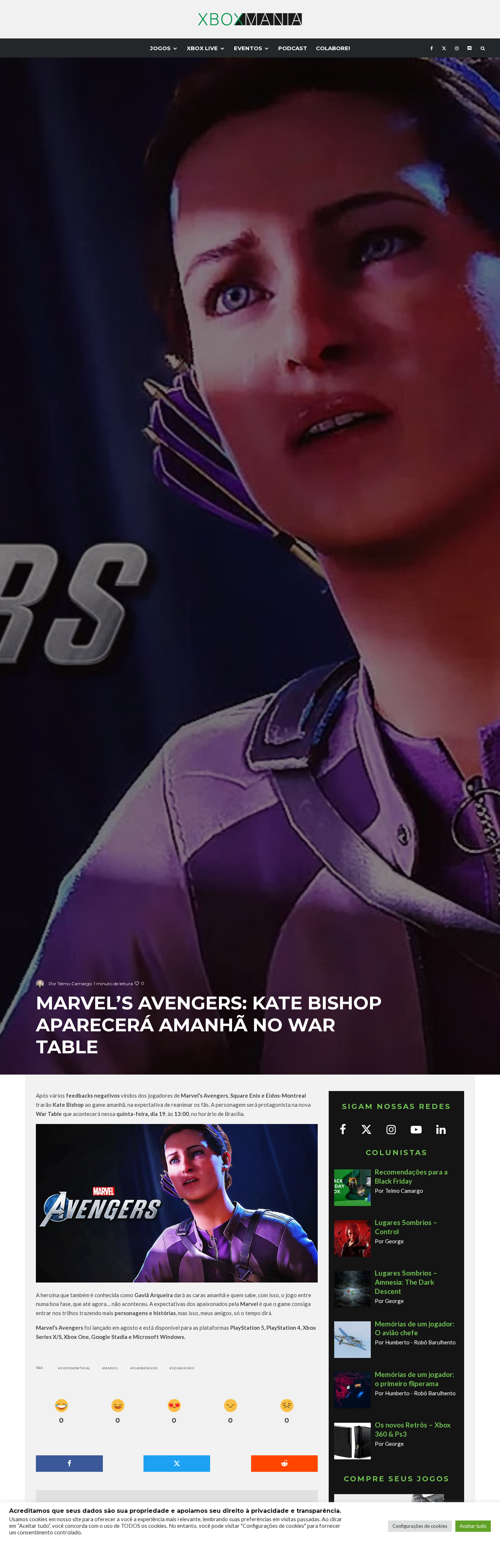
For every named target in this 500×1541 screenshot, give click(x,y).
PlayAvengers (145, 1368)
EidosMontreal (75, 1368)
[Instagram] (457, 47)
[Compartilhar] (69, 1463)
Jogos (160, 48)
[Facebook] (431, 47)
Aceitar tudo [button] (473, 1526)
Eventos (248, 48)
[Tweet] (176, 1463)
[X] (444, 47)
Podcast (292, 48)
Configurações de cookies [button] (419, 1526)
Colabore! (333, 48)
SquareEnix (183, 1368)
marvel (111, 1368)
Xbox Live (202, 48)
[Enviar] (284, 1463)
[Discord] (469, 47)
